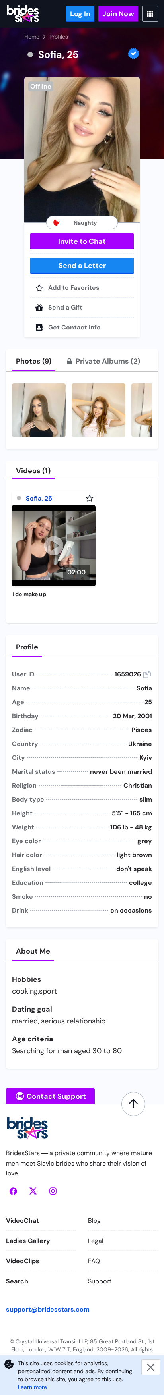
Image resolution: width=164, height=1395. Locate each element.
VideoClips (22, 1261)
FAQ (94, 1261)
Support (99, 1281)
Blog (94, 1220)
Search (17, 1281)
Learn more (32, 1387)
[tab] (33, 361)
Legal (95, 1241)
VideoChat (22, 1220)
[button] (82, 149)
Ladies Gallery (28, 1241)
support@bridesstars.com (48, 1309)
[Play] (54, 545)
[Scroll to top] (133, 1104)
